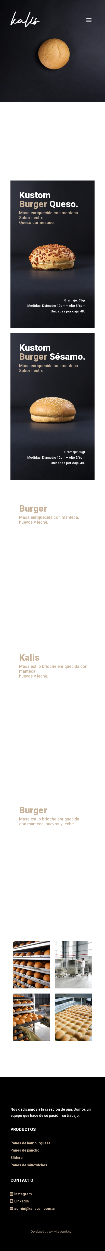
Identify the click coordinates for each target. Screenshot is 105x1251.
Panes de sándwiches (28, 1165)
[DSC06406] (73, 1040)
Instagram (23, 1194)
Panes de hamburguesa (30, 1143)
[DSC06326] (73, 987)
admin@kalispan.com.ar (35, 1209)
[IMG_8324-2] (31, 987)
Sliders (16, 1158)
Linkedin (21, 1201)
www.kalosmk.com (61, 1231)
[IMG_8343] (31, 1040)
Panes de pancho (25, 1150)
